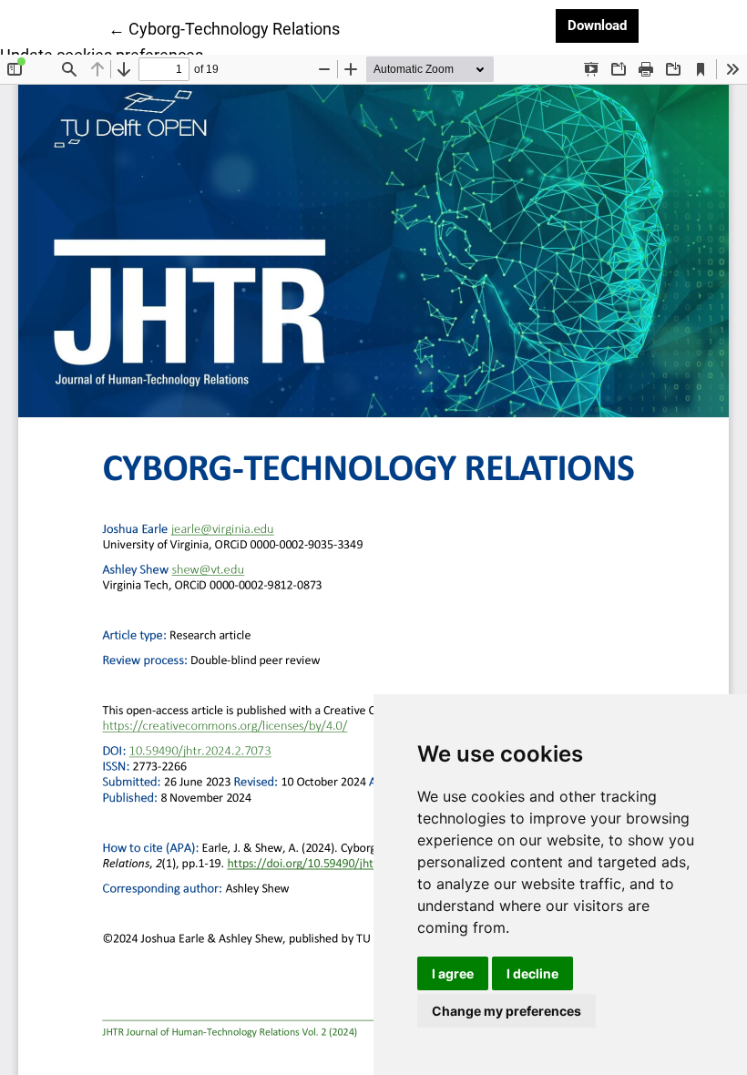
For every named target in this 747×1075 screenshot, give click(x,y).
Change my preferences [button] (506, 1011)
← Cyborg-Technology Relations (224, 28)
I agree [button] (453, 973)
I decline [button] (532, 973)
